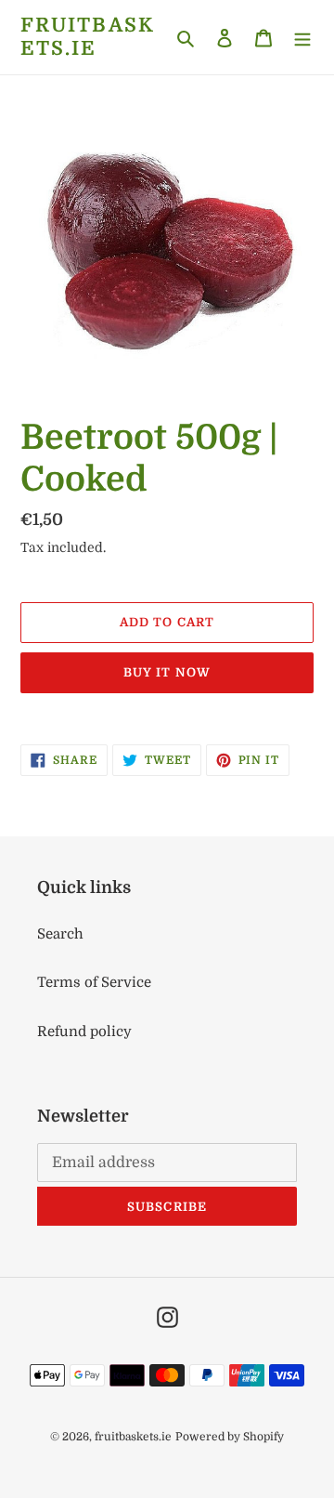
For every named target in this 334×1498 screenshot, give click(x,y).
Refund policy (84, 1031)
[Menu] (302, 38)
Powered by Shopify (229, 1436)
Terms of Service (94, 982)
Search (60, 934)
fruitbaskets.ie (87, 36)
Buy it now (166, 672)
